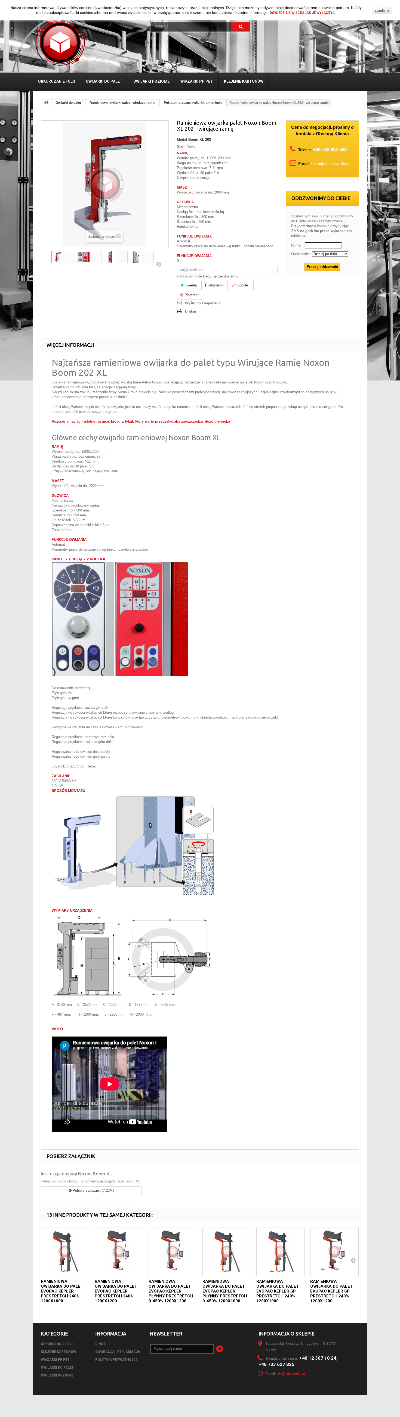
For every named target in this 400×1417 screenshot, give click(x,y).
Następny (158, 264)
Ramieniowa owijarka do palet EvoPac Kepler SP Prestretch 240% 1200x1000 (277, 1291)
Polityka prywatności (116, 1360)
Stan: (181, 146)
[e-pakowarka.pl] (88, 42)
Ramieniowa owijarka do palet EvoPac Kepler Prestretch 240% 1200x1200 (116, 1291)
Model (182, 140)
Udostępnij (215, 285)
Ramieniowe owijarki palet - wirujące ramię (122, 103)
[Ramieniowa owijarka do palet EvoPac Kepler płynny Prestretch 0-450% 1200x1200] (173, 1252)
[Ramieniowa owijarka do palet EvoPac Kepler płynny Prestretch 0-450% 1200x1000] (226, 1252)
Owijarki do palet (104, 81)
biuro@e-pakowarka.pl (330, 163)
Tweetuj (190, 285)
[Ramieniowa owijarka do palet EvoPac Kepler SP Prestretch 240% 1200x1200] (334, 1252)
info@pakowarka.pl (290, 1374)
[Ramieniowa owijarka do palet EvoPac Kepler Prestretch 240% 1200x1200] (119, 1252)
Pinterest (191, 295)
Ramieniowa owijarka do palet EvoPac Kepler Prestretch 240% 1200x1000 (62, 1291)
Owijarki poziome (151, 81)
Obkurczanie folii (56, 81)
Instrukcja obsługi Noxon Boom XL (76, 1173)
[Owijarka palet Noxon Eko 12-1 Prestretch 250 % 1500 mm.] (116, 257)
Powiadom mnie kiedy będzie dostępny (207, 276)
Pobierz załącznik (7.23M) (93, 1190)
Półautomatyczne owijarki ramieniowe (193, 103)
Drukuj (190, 311)
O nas (100, 1344)
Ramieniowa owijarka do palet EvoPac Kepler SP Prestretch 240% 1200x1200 (331, 1291)
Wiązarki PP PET (196, 81)
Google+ (243, 285)
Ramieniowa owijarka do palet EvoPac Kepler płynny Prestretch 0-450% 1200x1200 (171, 1291)
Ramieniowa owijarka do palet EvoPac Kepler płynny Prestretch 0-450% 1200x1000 (224, 1291)
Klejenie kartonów (243, 81)
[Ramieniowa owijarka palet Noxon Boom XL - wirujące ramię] (63, 257)
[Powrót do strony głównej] (46, 102)
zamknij (382, 10)
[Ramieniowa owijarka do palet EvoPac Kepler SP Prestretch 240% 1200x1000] (280, 1252)
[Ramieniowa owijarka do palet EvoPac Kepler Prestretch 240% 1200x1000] (65, 1252)
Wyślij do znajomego (203, 303)
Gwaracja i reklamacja (117, 1352)
